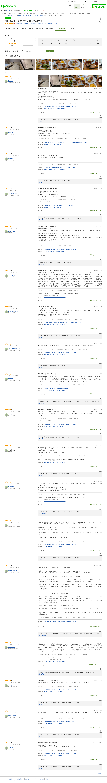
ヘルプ (67, 1)
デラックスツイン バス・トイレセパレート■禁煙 (54, 108)
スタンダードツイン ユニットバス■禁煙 (53, 144)
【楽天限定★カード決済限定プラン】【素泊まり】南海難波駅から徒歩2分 (60, 106)
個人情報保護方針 (19, 779)
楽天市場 (95, 1)
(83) (39, 28)
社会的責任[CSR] (29, 779)
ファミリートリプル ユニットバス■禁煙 (53, 546)
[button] (12, 64)
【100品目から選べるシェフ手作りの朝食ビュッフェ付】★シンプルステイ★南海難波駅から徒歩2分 (65, 142)
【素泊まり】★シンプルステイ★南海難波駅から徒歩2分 (56, 388)
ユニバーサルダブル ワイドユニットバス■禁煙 (54, 169)
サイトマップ (80, 1)
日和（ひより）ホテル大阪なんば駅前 (24, 20)
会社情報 (11, 779)
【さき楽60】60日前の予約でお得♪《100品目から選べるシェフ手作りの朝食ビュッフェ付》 (64, 323)
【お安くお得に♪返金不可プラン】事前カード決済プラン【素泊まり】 (59, 205)
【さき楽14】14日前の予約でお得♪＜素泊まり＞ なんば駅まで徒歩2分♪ (60, 167)
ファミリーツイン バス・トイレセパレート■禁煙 (54, 251)
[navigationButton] (100, 63)
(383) (60, 28)
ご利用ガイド (73, 1)
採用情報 (37, 779)
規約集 (42, 779)
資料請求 (47, 779)
